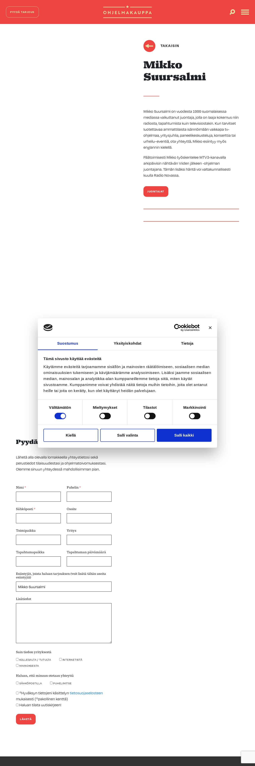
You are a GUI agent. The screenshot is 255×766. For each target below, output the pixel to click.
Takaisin (169, 45)
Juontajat (155, 191)
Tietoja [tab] (187, 343)
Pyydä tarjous (22, 12)
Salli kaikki (184, 435)
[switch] (105, 416)
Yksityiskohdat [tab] (127, 343)
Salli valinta (127, 435)
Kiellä (71, 435)
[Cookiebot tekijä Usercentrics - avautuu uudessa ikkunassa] (182, 327)
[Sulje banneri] (210, 327)
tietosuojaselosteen (86, 692)
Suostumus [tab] (67, 343)
